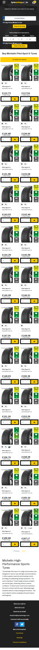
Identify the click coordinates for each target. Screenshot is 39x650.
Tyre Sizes (19, 633)
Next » (24, 551)
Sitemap (19, 637)
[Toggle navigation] (4, 2)
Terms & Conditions (19, 642)
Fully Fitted (8, 22)
